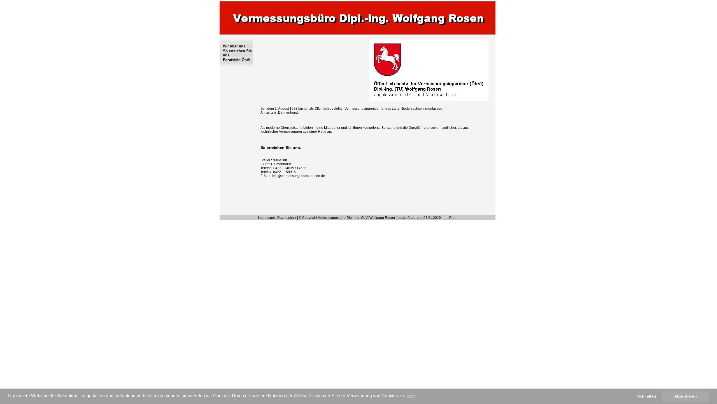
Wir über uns (234, 46)
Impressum (266, 218)
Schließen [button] (646, 396)
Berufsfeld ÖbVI (236, 60)
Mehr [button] (411, 396)
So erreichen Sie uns (237, 53)
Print (452, 218)
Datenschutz (286, 218)
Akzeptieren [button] (685, 396)
